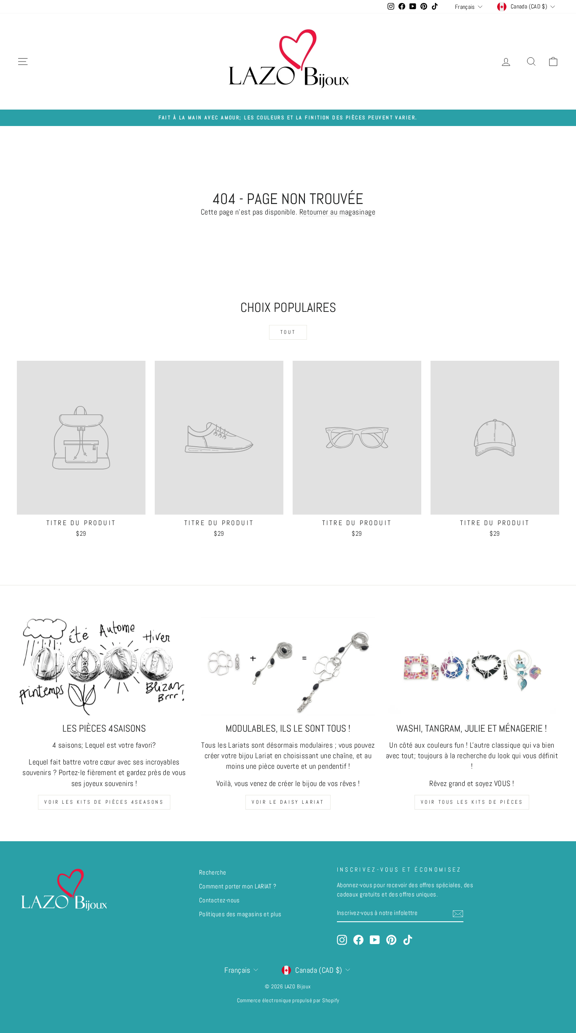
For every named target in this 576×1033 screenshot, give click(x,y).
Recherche (212, 872)
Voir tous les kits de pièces (472, 802)
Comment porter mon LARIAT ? (238, 886)
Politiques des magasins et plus (240, 914)
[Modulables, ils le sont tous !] (288, 666)
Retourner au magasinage (337, 212)
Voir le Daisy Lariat (288, 802)
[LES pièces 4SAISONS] (104, 666)
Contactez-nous (219, 900)
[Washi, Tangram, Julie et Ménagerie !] (472, 666)
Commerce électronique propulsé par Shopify (288, 1000)
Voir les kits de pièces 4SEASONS (104, 802)
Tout (288, 332)
